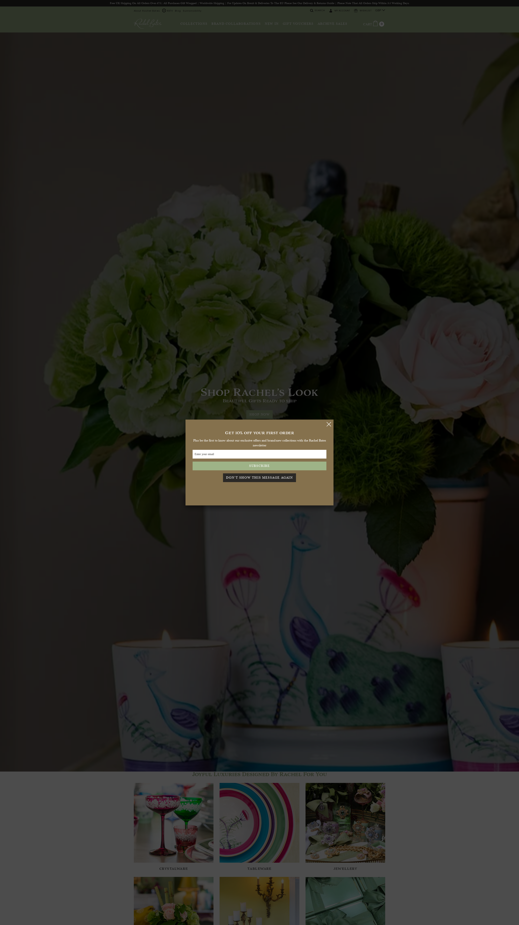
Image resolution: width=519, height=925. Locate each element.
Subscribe (259, 466)
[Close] (328, 424)
